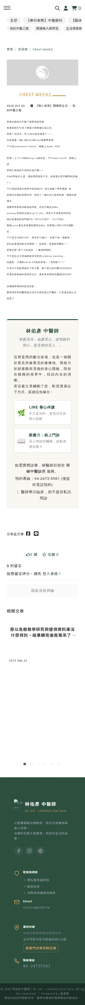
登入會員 (50, 573)
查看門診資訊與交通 (41, 948)
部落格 (23, 49)
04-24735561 (37, 966)
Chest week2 (43, 49)
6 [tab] (59, 765)
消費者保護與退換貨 (41, 893)
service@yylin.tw (36, 907)
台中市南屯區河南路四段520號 (45, 939)
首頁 (10, 49)
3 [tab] (39, 765)
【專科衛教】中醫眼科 (44, 20)
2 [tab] (32, 765)
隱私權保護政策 (38, 880)
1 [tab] (25, 765)
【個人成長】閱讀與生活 (51, 105)
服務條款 (33, 886)
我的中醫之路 (19, 28)
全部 (13, 20)
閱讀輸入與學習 (47, 28)
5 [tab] (53, 765)
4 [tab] (46, 765)
